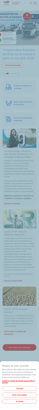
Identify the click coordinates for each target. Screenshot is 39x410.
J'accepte (19, 388)
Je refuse (19, 401)
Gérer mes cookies (19, 395)
